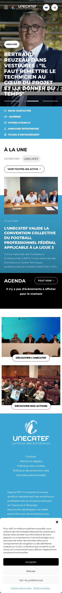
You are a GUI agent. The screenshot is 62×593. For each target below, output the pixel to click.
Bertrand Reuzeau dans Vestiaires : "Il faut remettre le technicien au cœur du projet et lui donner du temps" (30, 73)
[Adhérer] (46, 7)
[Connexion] (54, 7)
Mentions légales (41, 588)
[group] (31, 223)
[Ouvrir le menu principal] (6, 7)
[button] (57, 522)
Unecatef (11, 44)
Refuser (31, 571)
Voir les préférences (31, 580)
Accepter (31, 562)
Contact (31, 456)
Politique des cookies (21, 588)
